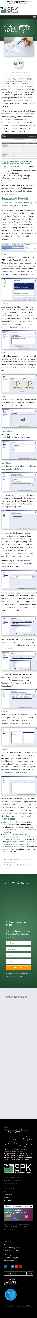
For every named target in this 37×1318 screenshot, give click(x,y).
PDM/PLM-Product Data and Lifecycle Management (18, 79)
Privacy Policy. (19, 976)
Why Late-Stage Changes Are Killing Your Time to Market (17, 1094)
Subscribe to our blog (12, 847)
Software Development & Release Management (20, 81)
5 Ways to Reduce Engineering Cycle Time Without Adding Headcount (17, 1060)
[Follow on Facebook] (5, 1266)
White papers (8, 1200)
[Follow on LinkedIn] (12, 1266)
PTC (28, 80)
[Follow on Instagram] (16, 1266)
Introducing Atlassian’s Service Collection (17, 911)
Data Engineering (20, 78)
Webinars (7, 1197)
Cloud (13, 78)
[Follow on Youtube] (20, 1266)
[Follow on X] (9, 1266)
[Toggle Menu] (34, 17)
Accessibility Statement (11, 1183)
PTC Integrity (12, 128)
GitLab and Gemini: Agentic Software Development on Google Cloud (16, 1025)
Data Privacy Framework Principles (15, 1180)
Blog (5, 1192)
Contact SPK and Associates (14, 822)
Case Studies (8, 1194)
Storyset (20, 1177)
